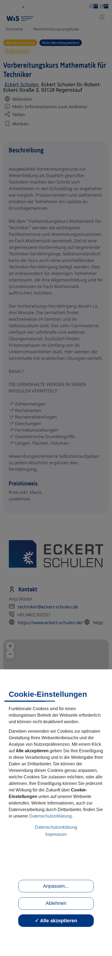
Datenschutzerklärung (50, 816)
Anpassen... (56, 886)
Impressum (56, 834)
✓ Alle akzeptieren (56, 920)
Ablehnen (56, 903)
